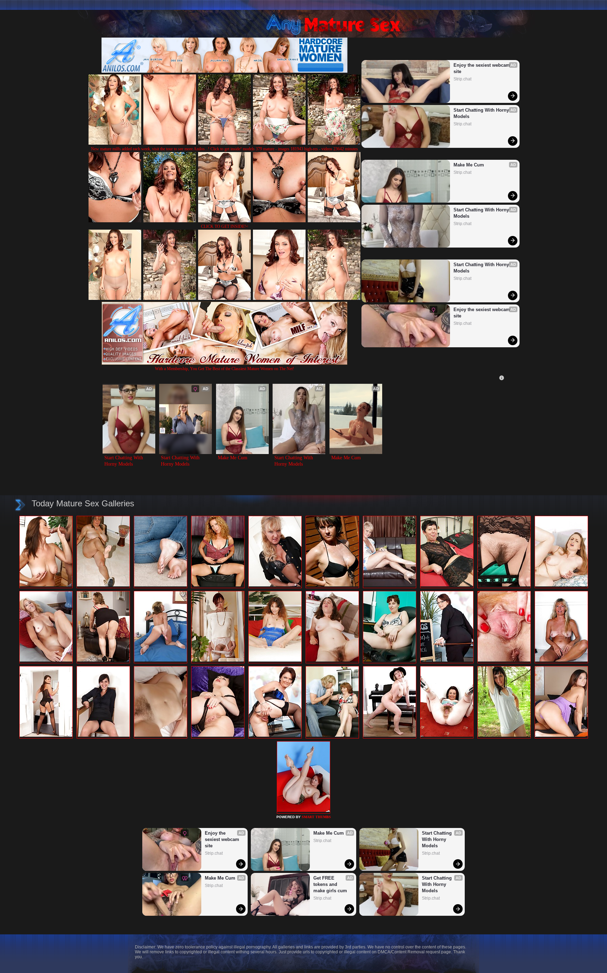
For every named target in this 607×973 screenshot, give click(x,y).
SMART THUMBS (316, 817)
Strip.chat (462, 79)
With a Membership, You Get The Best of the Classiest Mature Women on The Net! (224, 368)
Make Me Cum (468, 164)
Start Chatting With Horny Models (481, 113)
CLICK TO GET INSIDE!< (224, 226)
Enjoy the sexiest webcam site (482, 68)
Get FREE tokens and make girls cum (330, 884)
